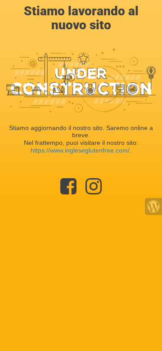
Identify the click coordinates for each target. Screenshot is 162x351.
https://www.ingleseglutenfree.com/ (80, 150)
